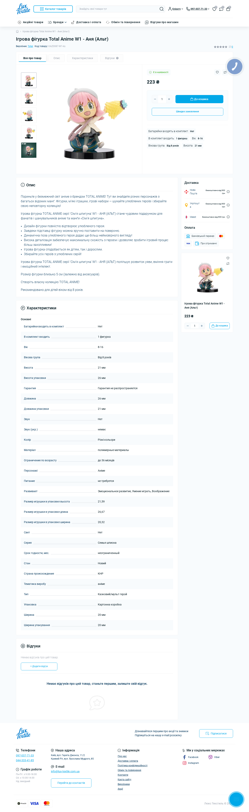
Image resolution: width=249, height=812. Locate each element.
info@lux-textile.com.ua (65, 771)
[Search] (162, 9)
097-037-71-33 (25, 755)
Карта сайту (124, 779)
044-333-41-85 (25, 760)
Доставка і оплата (88, 22)
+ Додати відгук (39, 666)
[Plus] (169, 99)
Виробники (124, 784)
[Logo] (23, 9)
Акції (120, 789)
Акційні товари (33, 22)
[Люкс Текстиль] (69, 733)
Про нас (122, 756)
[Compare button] (227, 263)
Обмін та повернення (125, 22)
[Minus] (155, 99)
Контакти (123, 775)
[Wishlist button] (217, 72)
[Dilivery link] (228, 192)
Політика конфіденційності (132, 765)
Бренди (58, 22)
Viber (217, 757)
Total (30, 46)
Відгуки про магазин (164, 22)
